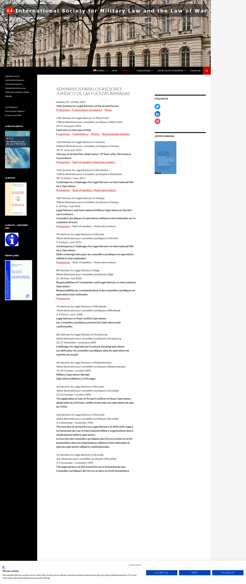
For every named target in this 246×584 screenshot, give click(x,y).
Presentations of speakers (87, 109)
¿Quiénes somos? (12, 76)
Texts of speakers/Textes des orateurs (93, 162)
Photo (108, 109)
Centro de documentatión (170, 70)
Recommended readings (116, 133)
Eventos (125, 70)
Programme (63, 109)
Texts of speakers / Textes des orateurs (94, 190)
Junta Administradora (14, 80)
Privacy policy (135, 565)
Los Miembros (11, 107)
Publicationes (143, 70)
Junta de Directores (13, 84)
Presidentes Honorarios (15, 88)
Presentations (80, 133)
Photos (95, 133)
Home (114, 70)
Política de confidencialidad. (17, 92)
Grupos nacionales (13, 115)
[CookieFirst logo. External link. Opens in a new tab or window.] (4, 567)
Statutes (8, 96)
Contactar (195, 70)
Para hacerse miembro (15, 111)
